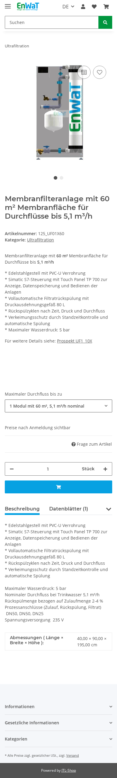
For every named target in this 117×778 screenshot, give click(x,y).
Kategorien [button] (16, 739)
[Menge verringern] (11, 468)
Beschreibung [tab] (22, 509)
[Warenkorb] (106, 7)
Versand (72, 755)
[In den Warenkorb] (58, 486)
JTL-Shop (69, 770)
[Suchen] (105, 22)
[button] (83, 7)
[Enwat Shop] (28, 6)
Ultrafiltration (40, 240)
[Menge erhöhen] (105, 468)
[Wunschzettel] (94, 7)
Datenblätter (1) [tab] (68, 509)
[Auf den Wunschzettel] (99, 72)
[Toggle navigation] (8, 3)
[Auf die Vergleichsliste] (84, 72)
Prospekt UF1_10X (74, 341)
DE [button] (65, 6)
